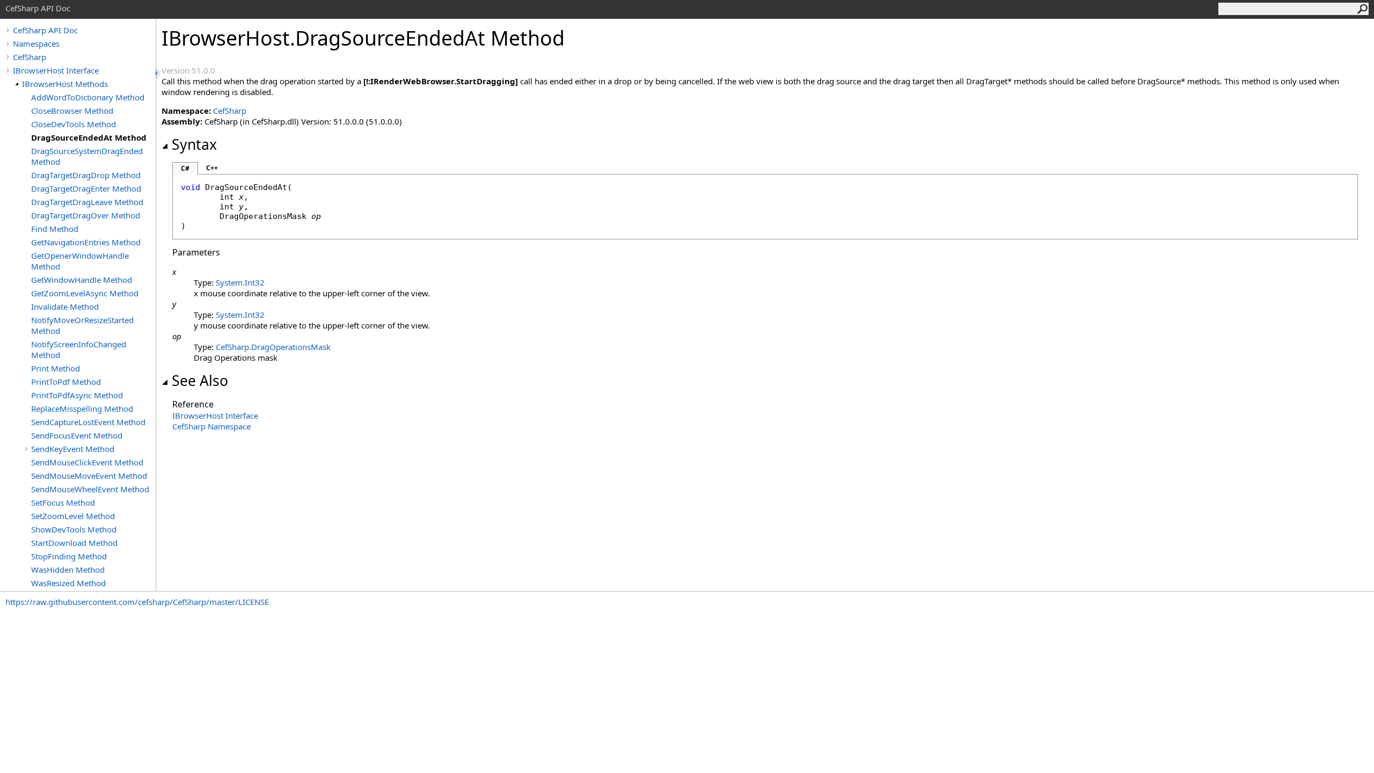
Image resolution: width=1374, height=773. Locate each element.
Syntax (194, 144)
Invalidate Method (65, 306)
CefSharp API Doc (45, 30)
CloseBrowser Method (72, 110)
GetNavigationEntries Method (86, 242)
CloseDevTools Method (73, 124)
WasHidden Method (68, 569)
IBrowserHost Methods (65, 83)
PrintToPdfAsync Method (77, 395)
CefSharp (29, 57)
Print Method (55, 368)
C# (185, 168)
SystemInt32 (240, 282)
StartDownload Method (74, 542)
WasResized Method (68, 583)
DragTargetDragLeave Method (87, 201)
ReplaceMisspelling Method (82, 408)
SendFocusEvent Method (76, 435)
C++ (212, 167)
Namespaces (36, 43)
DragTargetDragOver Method (85, 215)
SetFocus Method (63, 502)
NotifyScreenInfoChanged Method (78, 349)
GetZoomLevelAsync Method (84, 293)
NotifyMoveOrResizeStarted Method (82, 325)
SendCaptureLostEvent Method (88, 422)
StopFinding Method (69, 556)
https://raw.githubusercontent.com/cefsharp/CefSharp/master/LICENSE (137, 601)
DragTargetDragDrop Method (86, 175)
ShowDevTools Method (73, 529)
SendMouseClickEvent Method (87, 462)
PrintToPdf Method (66, 381)
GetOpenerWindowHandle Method (80, 261)
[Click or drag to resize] (158, 73)
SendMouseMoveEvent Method (89, 475)
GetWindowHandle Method (81, 279)
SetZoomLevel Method (73, 516)
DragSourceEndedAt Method (89, 137)
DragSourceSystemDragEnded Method (87, 156)
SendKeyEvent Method (72, 448)
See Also (200, 380)
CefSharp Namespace (211, 426)
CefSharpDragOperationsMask (273, 346)
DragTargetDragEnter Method (86, 188)
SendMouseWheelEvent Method (90, 489)
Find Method (54, 228)
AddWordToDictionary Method (87, 97)
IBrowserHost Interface (56, 70)
